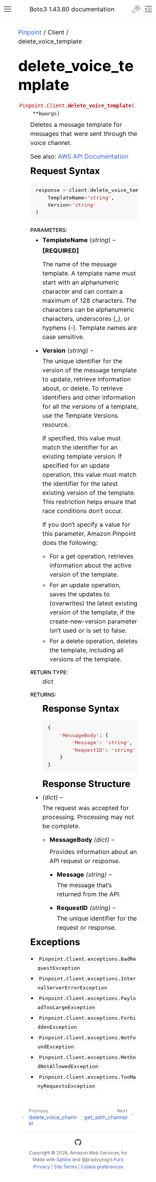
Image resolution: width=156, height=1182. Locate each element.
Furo (118, 1159)
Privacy (41, 1167)
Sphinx (63, 1159)
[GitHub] (78, 1143)
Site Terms (65, 1167)
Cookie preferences (102, 1167)
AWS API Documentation (93, 156)
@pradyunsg (95, 1159)
